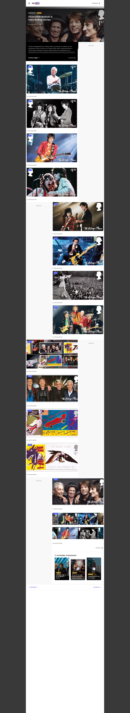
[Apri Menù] (30, 3)
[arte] (36, 3)
